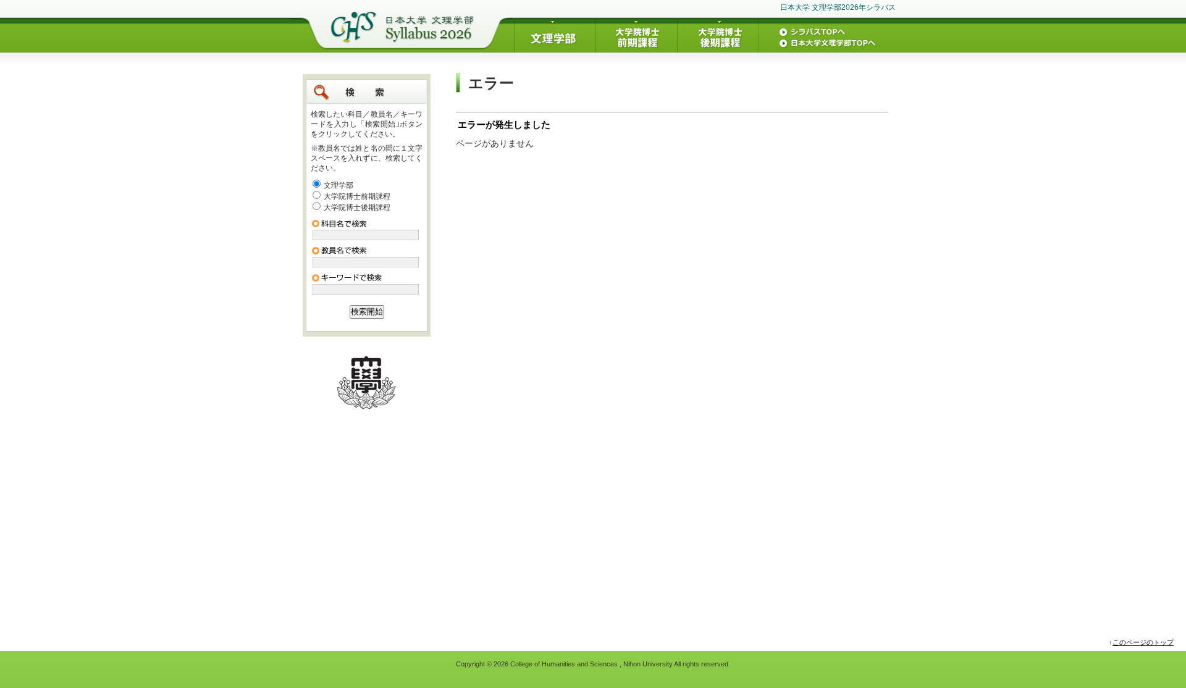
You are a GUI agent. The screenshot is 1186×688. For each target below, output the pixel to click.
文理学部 (338, 185)
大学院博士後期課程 (357, 207)
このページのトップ (1143, 642)
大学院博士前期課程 (357, 196)
